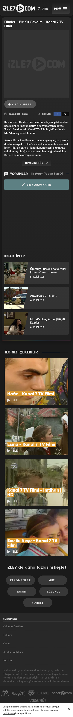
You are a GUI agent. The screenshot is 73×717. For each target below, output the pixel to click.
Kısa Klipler (21, 104)
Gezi (52, 580)
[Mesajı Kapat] (69, 709)
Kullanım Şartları (13, 626)
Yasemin (37, 700)
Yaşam (22, 591)
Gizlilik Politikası (13, 652)
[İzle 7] (19, 8)
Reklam (7, 635)
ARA (45, 9)
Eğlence (53, 591)
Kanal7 (5, 693)
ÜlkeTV (43, 693)
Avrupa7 (31, 693)
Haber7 (62, 693)
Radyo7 (18, 693)
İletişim (7, 660)
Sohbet (37, 602)
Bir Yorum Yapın (38, 185)
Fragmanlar (20, 580)
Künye (6, 643)
